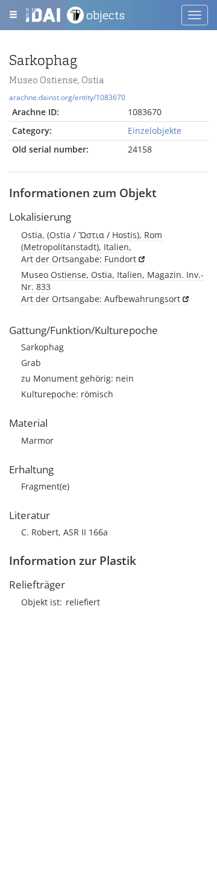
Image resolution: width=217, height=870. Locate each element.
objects (105, 15)
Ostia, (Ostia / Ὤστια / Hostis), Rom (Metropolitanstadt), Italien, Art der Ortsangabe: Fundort (91, 247)
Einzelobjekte (154, 130)
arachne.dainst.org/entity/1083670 (67, 97)
